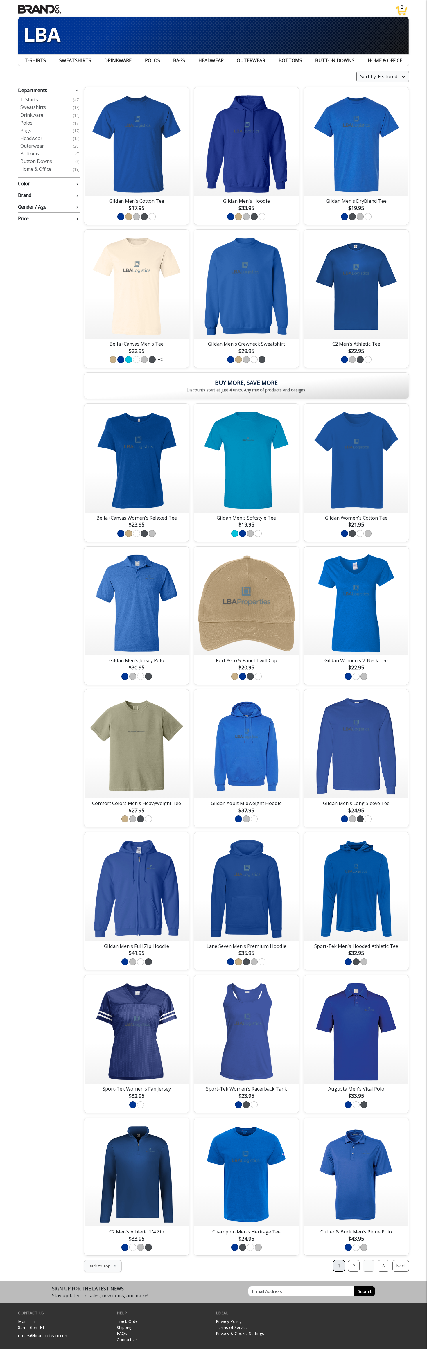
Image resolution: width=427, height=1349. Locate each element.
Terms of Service (232, 1327)
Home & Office (385, 60)
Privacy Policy (228, 1321)
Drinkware (118, 60)
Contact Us (127, 1339)
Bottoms (290, 60)
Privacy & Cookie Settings (240, 1333)
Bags (179, 60)
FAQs (122, 1333)
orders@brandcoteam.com (43, 1335)
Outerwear (251, 60)
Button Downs (334, 60)
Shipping (124, 1327)
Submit (365, 1291)
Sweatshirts (75, 60)
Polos (152, 60)
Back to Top (103, 1266)
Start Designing (136, 185)
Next (400, 1266)
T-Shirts (35, 60)
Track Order (128, 1321)
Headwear (211, 60)
